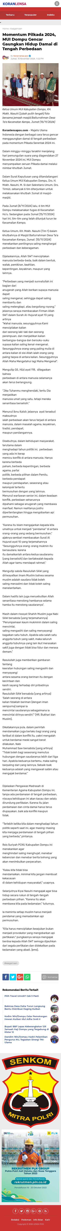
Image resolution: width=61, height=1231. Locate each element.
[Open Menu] (56, 3)
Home (5, 28)
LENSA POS (38, 1224)
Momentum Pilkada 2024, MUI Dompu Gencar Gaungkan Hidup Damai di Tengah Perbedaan (30, 41)
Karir (47, 1220)
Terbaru (10, 14)
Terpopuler (30, 14)
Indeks (50, 14)
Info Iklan (38, 1220)
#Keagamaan (10, 963)
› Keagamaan (15, 28)
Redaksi (15, 1220)
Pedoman (26, 1220)
